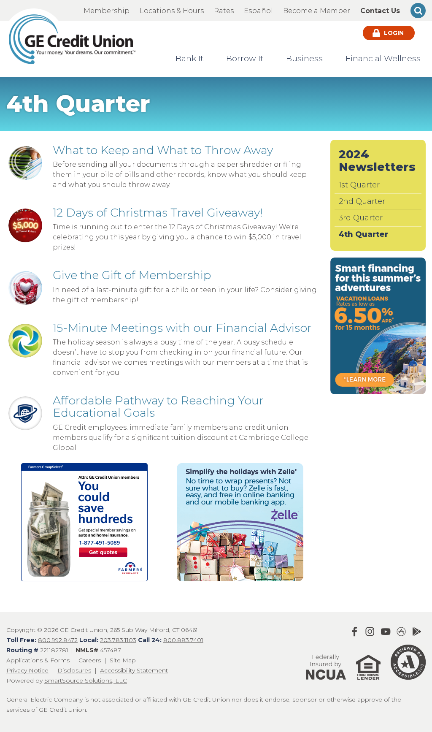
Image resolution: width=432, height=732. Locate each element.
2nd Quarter (362, 201)
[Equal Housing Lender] (364, 683)
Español (258, 11)
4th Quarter (363, 234)
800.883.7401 (183, 640)
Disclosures (74, 670)
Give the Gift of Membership (132, 275)
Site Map (123, 660)
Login (393, 33)
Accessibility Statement (134, 670)
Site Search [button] (418, 10)
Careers (89, 660)
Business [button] (304, 58)
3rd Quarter (361, 217)
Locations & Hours (172, 11)
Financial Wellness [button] (383, 58)
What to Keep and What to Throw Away (163, 150)
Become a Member (316, 11)
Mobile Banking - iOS (401, 631)
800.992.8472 (58, 640)
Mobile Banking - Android (417, 631)
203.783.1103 (118, 640)
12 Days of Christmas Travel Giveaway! (157, 213)
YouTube (385, 631)
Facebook (354, 631)
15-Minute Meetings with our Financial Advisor (182, 328)
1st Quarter (359, 185)
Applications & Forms (38, 660)
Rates (224, 11)
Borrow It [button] (244, 58)
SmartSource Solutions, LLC (85, 680)
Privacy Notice (27, 670)
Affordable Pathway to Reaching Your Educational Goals (158, 406)
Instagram (370, 631)
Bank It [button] (189, 58)
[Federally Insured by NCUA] (326, 683)
